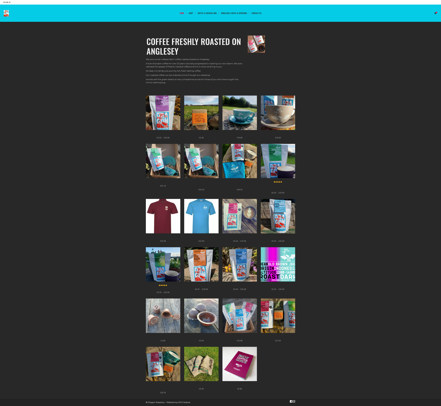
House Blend (163, 289)
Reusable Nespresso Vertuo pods (201, 337)
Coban (163, 134)
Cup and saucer (239, 134)
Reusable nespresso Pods (163, 337)
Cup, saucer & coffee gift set (163, 182)
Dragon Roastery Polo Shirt (163, 237)
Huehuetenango (201, 285)
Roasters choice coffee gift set (240, 337)
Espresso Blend (239, 237)
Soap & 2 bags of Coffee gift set (278, 337)
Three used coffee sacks (201, 385)
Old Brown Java (278, 285)
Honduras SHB (278, 237)
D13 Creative (184, 402)
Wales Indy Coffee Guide (240, 385)
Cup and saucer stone (278, 134)
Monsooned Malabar (239, 285)
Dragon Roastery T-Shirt (201, 237)
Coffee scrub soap (201, 134)
